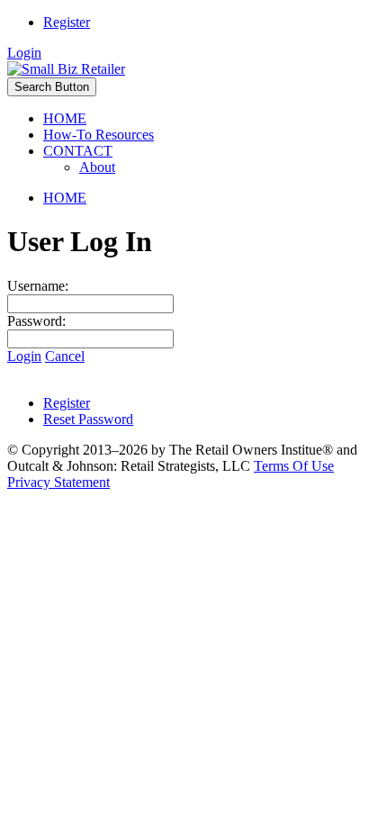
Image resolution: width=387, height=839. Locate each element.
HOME (64, 118)
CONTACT (77, 150)
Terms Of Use (294, 466)
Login (24, 52)
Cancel (65, 356)
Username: (37, 285)
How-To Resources (98, 134)
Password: (36, 321)
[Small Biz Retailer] (66, 69)
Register (66, 22)
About (97, 167)
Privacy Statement (58, 482)
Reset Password (88, 419)
